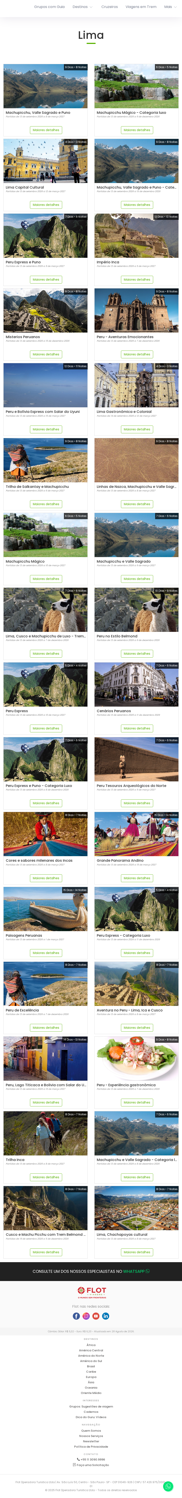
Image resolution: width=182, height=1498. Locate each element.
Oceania (91, 1388)
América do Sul (91, 1361)
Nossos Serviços (91, 1436)
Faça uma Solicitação (92, 1465)
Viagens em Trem (141, 6)
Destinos (80, 6)
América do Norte (91, 1356)
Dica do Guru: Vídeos (91, 1417)
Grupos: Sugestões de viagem (91, 1406)
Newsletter (91, 1441)
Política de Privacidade (91, 1447)
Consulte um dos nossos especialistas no (88, 1271)
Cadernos (91, 1412)
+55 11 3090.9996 (93, 1459)
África (91, 1345)
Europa (91, 1377)
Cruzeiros (109, 6)
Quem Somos (91, 1431)
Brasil (91, 1366)
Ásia (91, 1382)
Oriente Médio (91, 1393)
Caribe (91, 1372)
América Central (91, 1350)
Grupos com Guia (49, 6)
